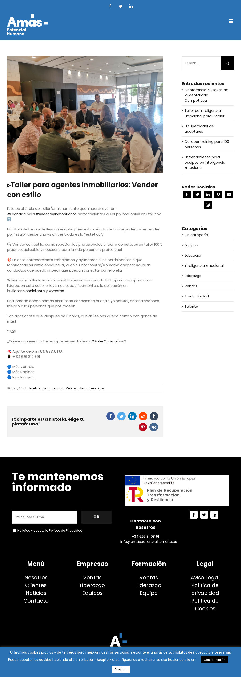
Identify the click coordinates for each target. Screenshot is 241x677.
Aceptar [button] (120, 669)
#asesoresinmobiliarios (56, 213)
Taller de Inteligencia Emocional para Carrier (204, 113)
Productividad (197, 296)
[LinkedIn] (208, 194)
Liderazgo (193, 275)
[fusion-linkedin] (214, 515)
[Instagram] (208, 205)
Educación (193, 255)
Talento (191, 306)
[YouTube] (229, 194)
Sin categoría (196, 234)
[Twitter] (197, 194)
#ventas (56, 290)
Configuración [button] (214, 660)
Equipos (191, 245)
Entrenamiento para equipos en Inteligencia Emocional (205, 162)
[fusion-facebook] (194, 515)
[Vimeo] (218, 194)
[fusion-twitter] (204, 515)
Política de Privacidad (65, 530)
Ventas (71, 388)
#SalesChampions (107, 341)
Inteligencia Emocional (46, 388)
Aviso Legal (205, 577)
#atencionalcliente (28, 290)
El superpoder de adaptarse (199, 129)
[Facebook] (187, 194)
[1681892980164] (85, 114)
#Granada (16, 213)
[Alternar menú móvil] (231, 21)
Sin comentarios (92, 388)
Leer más (222, 652)
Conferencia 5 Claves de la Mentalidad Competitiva (206, 95)
